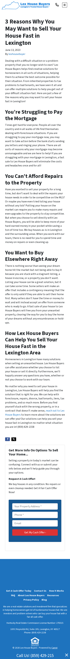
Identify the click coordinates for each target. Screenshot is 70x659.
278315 (59, 623)
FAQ (13, 595)
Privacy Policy (31, 599)
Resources (53, 595)
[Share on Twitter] (13, 439)
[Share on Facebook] (7, 439)
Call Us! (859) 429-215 (35, 656)
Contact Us (40, 590)
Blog (44, 599)
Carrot (54, 647)
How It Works (56, 590)
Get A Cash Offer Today (18, 590)
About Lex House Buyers (31, 595)
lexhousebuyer (16, 54)
